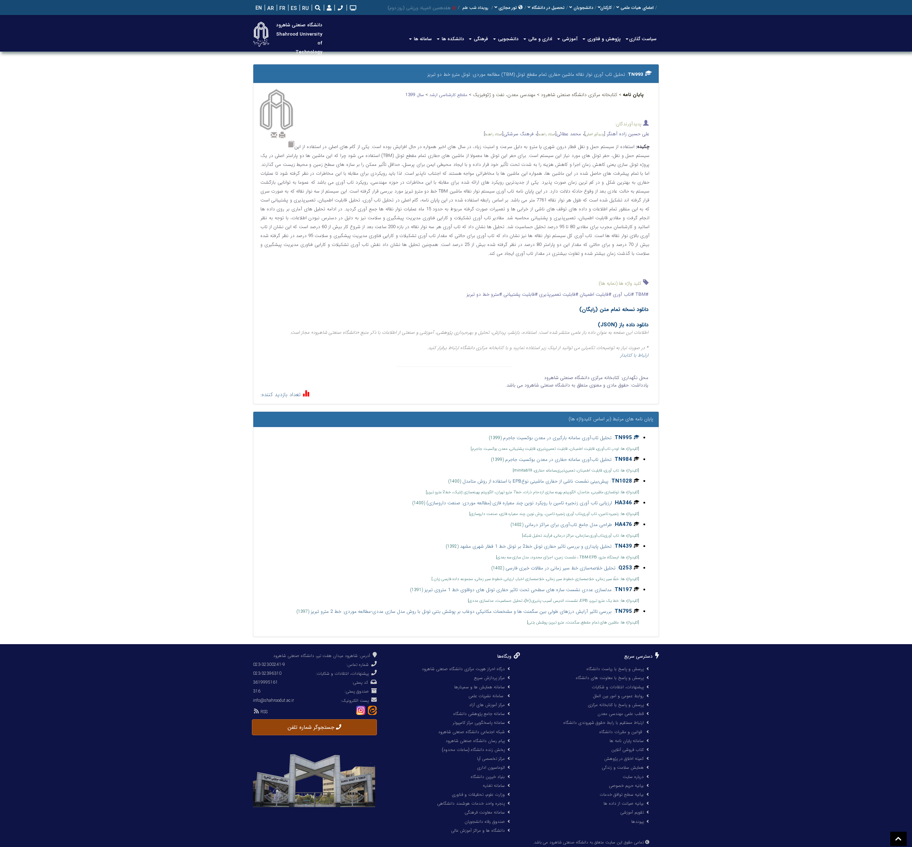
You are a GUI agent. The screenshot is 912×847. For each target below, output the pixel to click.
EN (258, 8)
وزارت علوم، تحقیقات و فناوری (478, 794)
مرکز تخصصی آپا (491, 758)
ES (293, 9)
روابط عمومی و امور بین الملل (618, 696)
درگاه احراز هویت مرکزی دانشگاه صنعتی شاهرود (463, 669)
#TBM (641, 294)
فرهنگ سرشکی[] (509, 134)
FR (281, 9)
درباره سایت (633, 776)
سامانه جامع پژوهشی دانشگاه (479, 713)
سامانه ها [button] (422, 39)
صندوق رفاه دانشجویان (485, 821)
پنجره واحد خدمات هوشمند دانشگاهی (471, 803)
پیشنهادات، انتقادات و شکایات (618, 687)
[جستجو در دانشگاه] (318, 8)
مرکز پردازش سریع (489, 677)
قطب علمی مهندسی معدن (620, 713)
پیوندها (637, 821)
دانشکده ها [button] (452, 39)
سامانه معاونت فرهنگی (485, 812)
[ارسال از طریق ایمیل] (274, 135)
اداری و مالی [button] (539, 39)
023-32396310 (267, 673)
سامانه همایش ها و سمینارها (479, 687)
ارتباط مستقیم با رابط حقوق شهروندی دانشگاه (603, 722)
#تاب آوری (622, 294)
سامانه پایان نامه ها (627, 740)
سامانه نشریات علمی (486, 696)
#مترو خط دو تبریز (484, 294)
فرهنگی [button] (480, 39)
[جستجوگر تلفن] (339, 9)
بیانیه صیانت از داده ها (623, 803)
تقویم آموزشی (632, 812)
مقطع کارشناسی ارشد (449, 94)
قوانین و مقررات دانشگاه (620, 731)
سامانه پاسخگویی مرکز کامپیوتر (479, 722)
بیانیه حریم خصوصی (626, 785)
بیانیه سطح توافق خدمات (622, 794)
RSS (263, 712)
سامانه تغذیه (494, 785)
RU (305, 9)
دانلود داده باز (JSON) (623, 325)
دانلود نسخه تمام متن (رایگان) (613, 309)
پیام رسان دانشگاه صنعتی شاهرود (475, 740)
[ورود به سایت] (328, 8)
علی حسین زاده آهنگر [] (616, 134)
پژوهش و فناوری (603, 39)
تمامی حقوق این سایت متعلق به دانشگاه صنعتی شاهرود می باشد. (588, 842)
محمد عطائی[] (559, 134)
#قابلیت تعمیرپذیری (558, 294)
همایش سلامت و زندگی (623, 767)
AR (270, 9)
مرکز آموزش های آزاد (487, 704)
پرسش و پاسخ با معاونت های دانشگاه (610, 677)
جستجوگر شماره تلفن (311, 727)
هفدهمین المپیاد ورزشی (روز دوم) (419, 8)
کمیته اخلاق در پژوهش (624, 758)
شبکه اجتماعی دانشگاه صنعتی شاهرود (471, 731)
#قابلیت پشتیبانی (520, 294)
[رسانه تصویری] (352, 9)
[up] (898, 839)
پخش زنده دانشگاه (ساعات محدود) (473, 749)
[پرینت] (282, 135)
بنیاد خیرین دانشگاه (488, 776)
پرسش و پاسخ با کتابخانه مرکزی (616, 704)
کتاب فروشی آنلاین (627, 749)
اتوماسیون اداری (491, 767)
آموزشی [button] (569, 39)
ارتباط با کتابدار (634, 355)
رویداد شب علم (475, 8)
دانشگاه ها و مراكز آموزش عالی (478, 830)
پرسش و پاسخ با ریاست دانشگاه (615, 669)
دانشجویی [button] (507, 39)
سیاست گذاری (643, 39)
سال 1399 (415, 94)
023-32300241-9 (269, 664)
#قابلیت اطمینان (594, 294)
